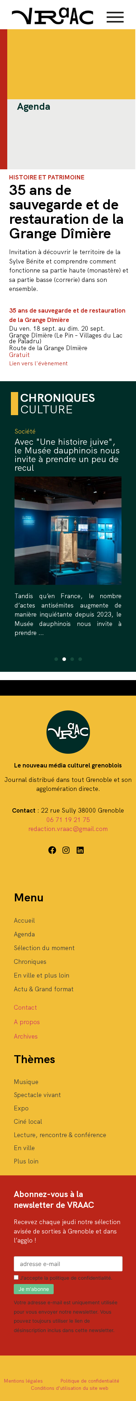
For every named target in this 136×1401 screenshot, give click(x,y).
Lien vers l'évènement (38, 363)
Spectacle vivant (37, 1095)
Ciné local (28, 1122)
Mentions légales (23, 1381)
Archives (26, 1036)
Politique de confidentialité (89, 1381)
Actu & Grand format (44, 989)
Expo (21, 1108)
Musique (26, 1082)
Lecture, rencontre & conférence (60, 1135)
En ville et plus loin (41, 975)
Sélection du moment (44, 948)
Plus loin (26, 1161)
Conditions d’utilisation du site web (69, 1388)
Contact (25, 1007)
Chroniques (30, 962)
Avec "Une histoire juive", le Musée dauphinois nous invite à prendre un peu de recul (67, 454)
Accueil (24, 920)
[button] (56, 659)
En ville (24, 1148)
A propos (27, 1022)
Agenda (24, 934)
